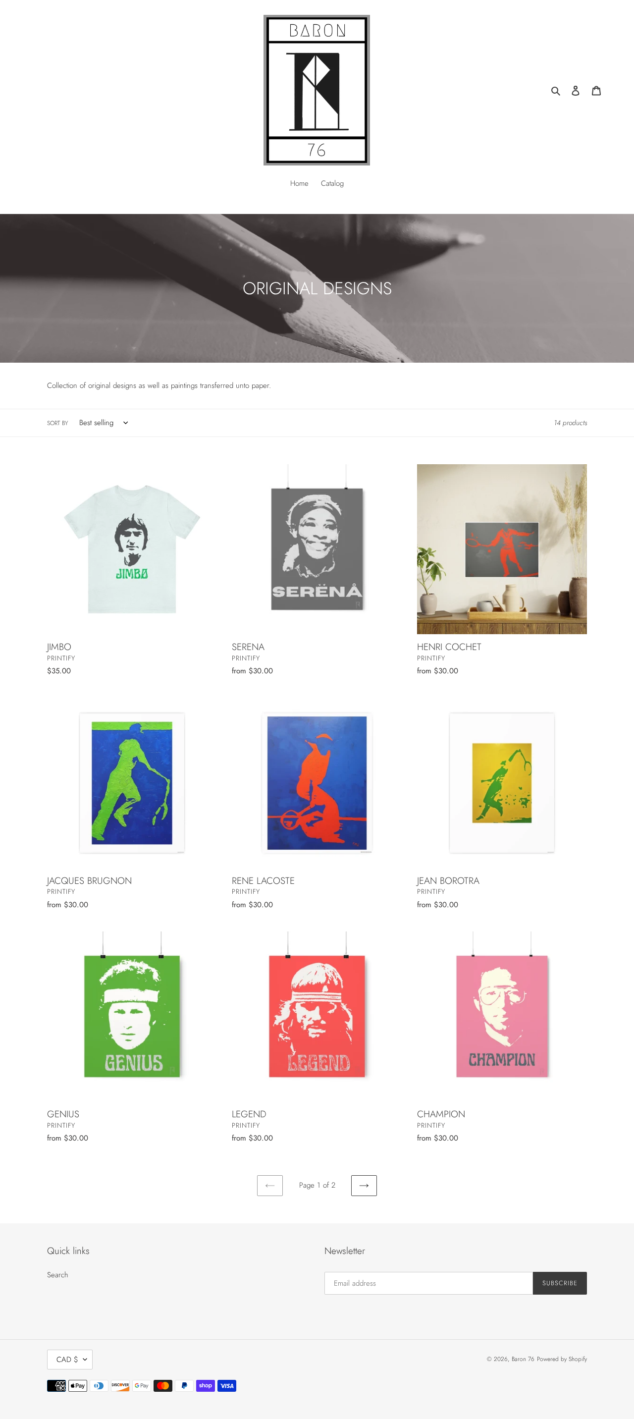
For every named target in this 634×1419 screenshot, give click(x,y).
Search (57, 1274)
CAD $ (67, 1359)
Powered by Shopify (562, 1359)
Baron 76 (523, 1359)
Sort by (57, 423)
